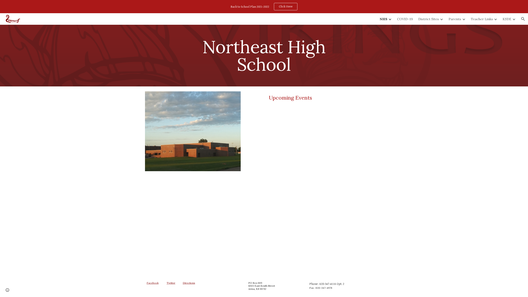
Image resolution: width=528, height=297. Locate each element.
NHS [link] (383, 19)
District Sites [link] (428, 19)
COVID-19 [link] (405, 19)
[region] (264, 6)
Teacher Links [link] (482, 19)
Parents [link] (455, 19)
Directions (189, 282)
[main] (264, 55)
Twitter (171, 282)
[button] (523, 19)
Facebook (153, 282)
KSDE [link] (507, 19)
